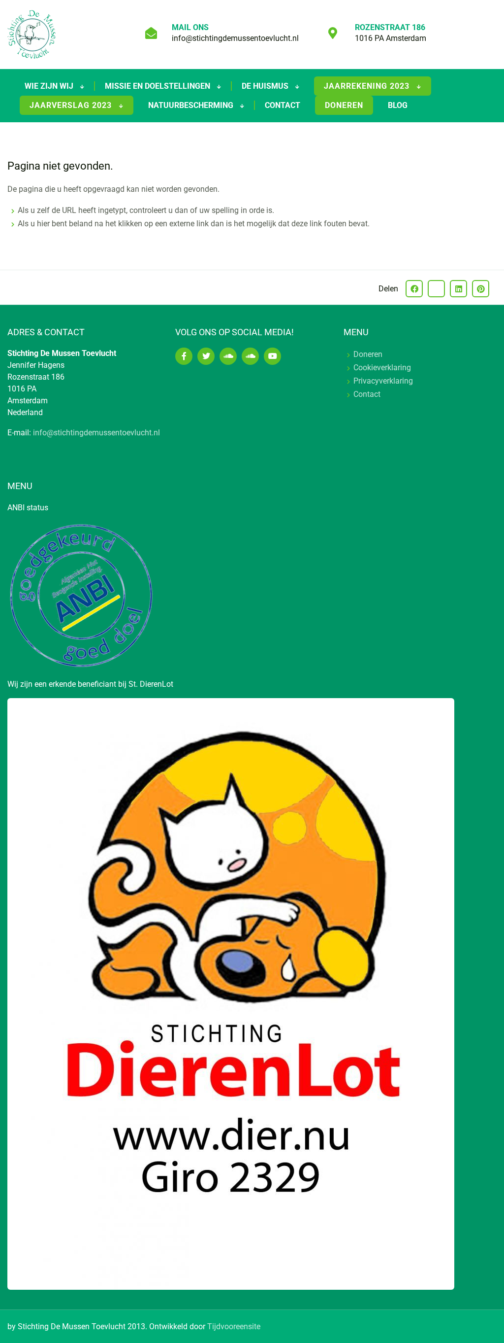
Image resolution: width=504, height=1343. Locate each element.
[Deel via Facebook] (414, 288)
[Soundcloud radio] (250, 356)
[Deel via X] (436, 288)
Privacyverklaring (383, 381)
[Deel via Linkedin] (458, 288)
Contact (282, 105)
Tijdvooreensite (233, 1326)
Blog (398, 105)
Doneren (344, 105)
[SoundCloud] (228, 356)
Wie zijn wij (50, 86)
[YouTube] (272, 356)
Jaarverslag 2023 (72, 105)
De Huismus (266, 86)
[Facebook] (183, 356)
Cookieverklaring (382, 367)
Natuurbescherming (191, 105)
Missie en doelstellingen (158, 86)
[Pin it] (480, 288)
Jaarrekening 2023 (368, 86)
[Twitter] (206, 356)
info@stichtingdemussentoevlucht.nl (235, 38)
